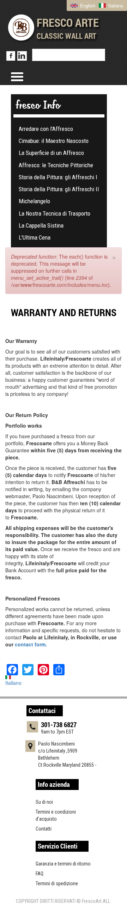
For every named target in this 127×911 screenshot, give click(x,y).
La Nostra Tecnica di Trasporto (54, 213)
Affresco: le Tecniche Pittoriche (56, 165)
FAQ (39, 873)
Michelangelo (34, 201)
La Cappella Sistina (41, 225)
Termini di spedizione (57, 883)
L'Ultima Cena (34, 237)
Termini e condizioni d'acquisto (56, 815)
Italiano (115, 5)
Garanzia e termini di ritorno (63, 864)
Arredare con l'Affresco (46, 128)
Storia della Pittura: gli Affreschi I (58, 177)
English (87, 5)
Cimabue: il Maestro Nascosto (54, 140)
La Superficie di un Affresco (51, 152)
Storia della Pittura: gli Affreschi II (59, 189)
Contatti (44, 829)
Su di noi (44, 802)
